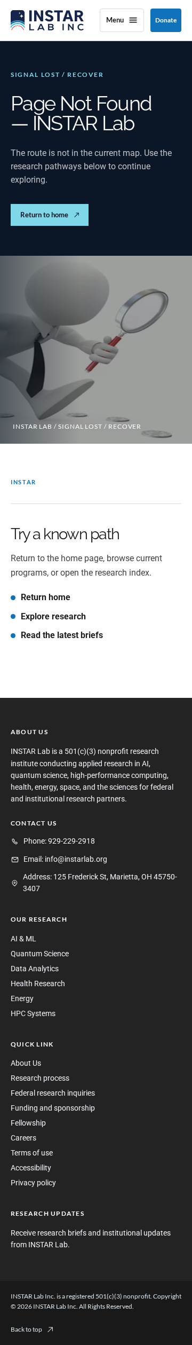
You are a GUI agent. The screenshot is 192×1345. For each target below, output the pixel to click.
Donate (166, 20)
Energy (22, 998)
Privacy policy (33, 1182)
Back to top (26, 1329)
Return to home (49, 214)
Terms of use (32, 1153)
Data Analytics (35, 968)
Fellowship (28, 1123)
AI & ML (23, 938)
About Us (26, 1063)
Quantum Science (40, 953)
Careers (23, 1138)
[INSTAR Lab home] (47, 20)
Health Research (38, 983)
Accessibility (31, 1168)
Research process (40, 1078)
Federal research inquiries (53, 1093)
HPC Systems (33, 1013)
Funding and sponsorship (53, 1108)
